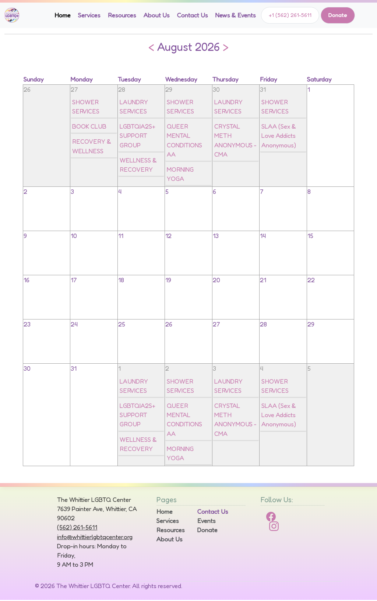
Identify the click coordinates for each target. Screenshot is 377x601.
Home (62, 15)
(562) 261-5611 (77, 527)
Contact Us (192, 15)
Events (206, 520)
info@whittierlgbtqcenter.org (95, 537)
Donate (337, 14)
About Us (157, 15)
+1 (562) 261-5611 (290, 14)
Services (89, 15)
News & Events (235, 15)
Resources (122, 15)
